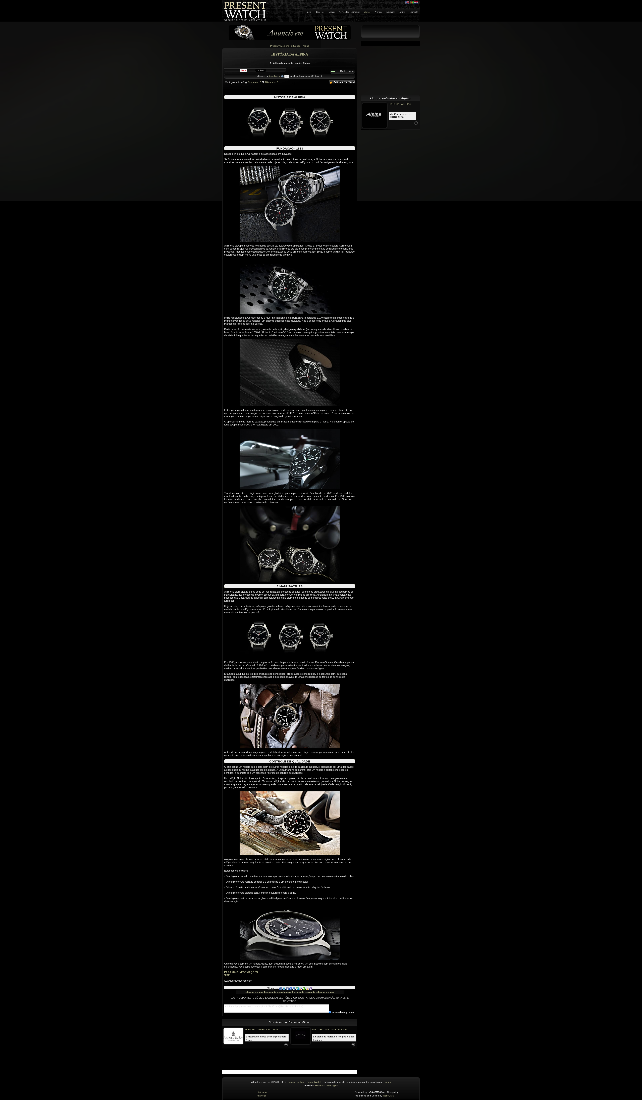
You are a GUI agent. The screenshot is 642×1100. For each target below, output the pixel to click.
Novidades (344, 11)
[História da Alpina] (374, 115)
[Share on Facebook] (280, 988)
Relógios (320, 11)
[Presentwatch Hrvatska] (416, 2)
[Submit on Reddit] (300, 988)
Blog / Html (348, 1012)
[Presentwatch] (407, 2)
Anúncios (390, 11)
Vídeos (332, 11)
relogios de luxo (254, 992)
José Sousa (274, 76)
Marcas (367, 11)
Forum (402, 11)
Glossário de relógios (326, 1085)
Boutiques (355, 11)
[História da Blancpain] (233, 1036)
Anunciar (261, 1095)
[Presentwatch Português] (412, 2)
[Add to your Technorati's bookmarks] (304, 988)
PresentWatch (314, 1082)
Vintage (378, 11)
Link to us (262, 1092)
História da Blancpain (259, 1029)
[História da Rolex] (301, 1036)
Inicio (308, 11)
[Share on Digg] (294, 988)
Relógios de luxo (295, 1082)
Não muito (271, 82)
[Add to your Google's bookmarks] (290, 988)
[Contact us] (290, 32)
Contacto (414, 11)
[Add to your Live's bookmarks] (307, 988)
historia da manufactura (277, 992)
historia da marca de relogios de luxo (313, 992)
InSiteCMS (388, 1095)
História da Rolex (323, 1029)
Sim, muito (254, 82)
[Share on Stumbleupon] (297, 988)
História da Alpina (400, 104)
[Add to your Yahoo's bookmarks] (310, 988)
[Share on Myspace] (287, 988)
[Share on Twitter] (284, 988)
